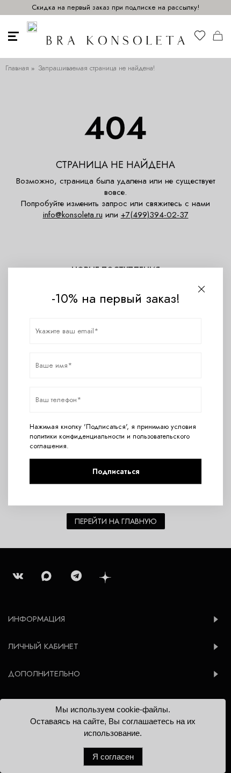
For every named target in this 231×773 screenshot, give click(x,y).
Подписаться (115, 471)
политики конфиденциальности (77, 436)
